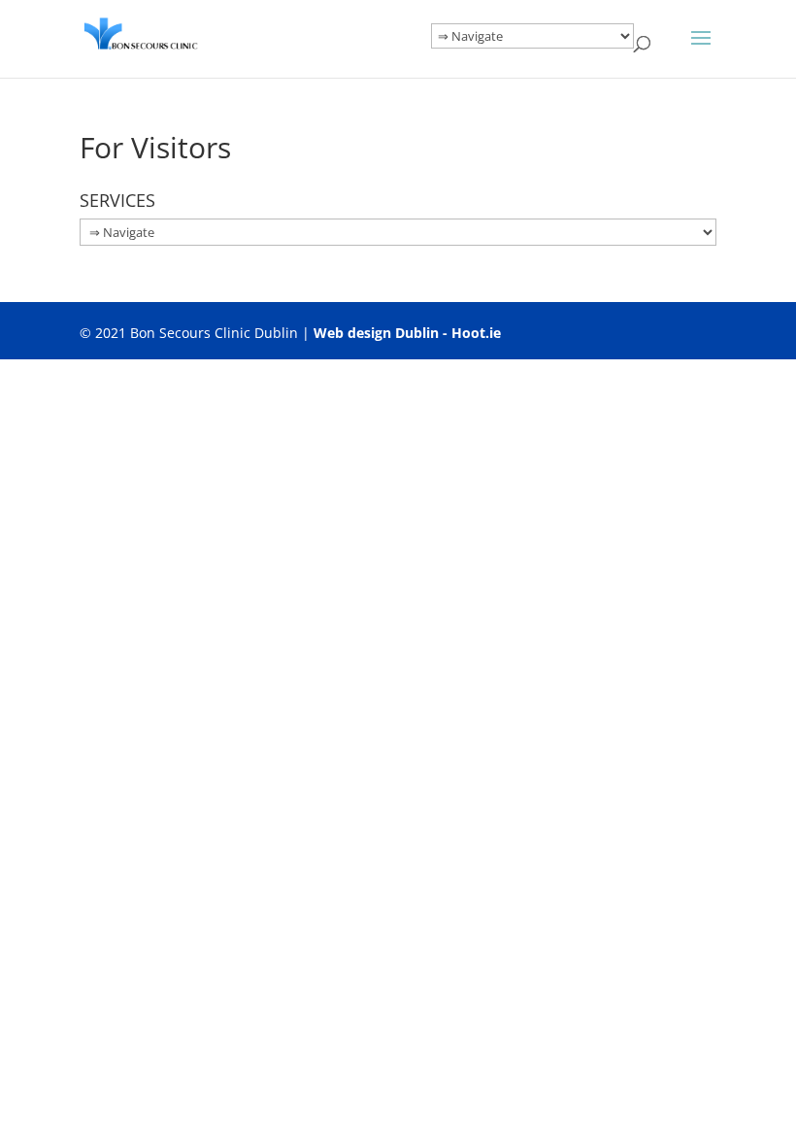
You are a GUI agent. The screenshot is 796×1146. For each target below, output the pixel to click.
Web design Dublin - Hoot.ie (407, 332)
